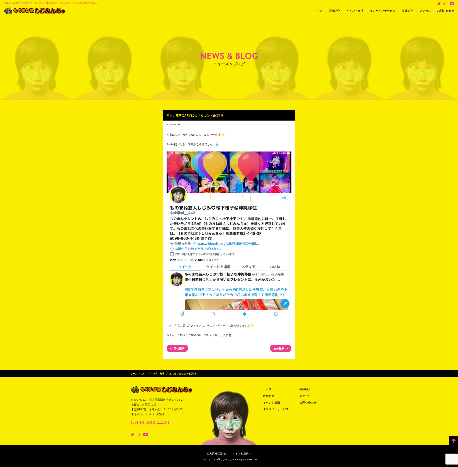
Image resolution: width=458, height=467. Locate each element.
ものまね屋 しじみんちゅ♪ (35, 11)
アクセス (425, 10)
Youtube (452, 3)
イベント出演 (355, 10)
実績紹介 (407, 10)
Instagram (445, 3)
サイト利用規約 (242, 453)
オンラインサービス (383, 10)
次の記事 (279, 348)
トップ (318, 10)
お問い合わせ (445, 10)
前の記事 (178, 348)
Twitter (439, 3)
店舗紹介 (334, 10)
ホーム (134, 373)
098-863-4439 (152, 423)
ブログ (145, 373)
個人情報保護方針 (217, 453)
